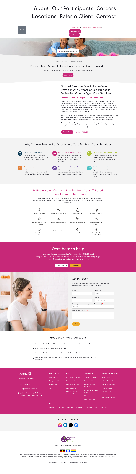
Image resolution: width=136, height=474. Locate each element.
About (41, 8)
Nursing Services (39, 213)
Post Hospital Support (58, 222)
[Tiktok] (71, 425)
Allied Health (54, 373)
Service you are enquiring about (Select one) (87, 304)
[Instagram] (60, 425)
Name (74, 290)
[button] (75, 27)
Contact (106, 16)
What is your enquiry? (79, 310)
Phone (97, 297)
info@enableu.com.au (44, 257)
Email (74, 297)
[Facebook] (76, 425)
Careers (106, 8)
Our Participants (72, 8)
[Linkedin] (65, 425)
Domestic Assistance (96, 213)
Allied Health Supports (58, 213)
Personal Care (77, 213)
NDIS (68, 373)
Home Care (88, 373)
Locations (44, 16)
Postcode (98, 290)
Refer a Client (76, 16)
